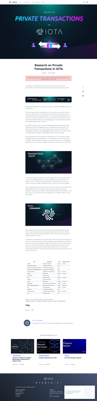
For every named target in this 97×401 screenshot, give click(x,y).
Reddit (49, 301)
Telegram (27, 301)
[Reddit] (54, 383)
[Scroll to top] (83, 86)
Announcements (17, 355)
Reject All (88, 392)
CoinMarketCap (61, 301)
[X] (83, 91)
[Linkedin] (45, 383)
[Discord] (42, 383)
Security (44, 73)
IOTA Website (27, 2)
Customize (88, 396)
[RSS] (57, 383)
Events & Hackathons (44, 355)
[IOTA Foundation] (27, 323)
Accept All (88, 389)
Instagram (44, 301)
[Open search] (84, 2)
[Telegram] (39, 383)
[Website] (48, 378)
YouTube (54, 301)
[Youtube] (51, 383)
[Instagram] (48, 383)
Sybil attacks (50, 119)
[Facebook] (83, 96)
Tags (20, 2)
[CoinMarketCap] (60, 383)
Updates (67, 355)
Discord (33, 301)
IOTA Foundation (35, 2)
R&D (32, 310)
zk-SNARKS (46, 131)
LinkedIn (39, 301)
